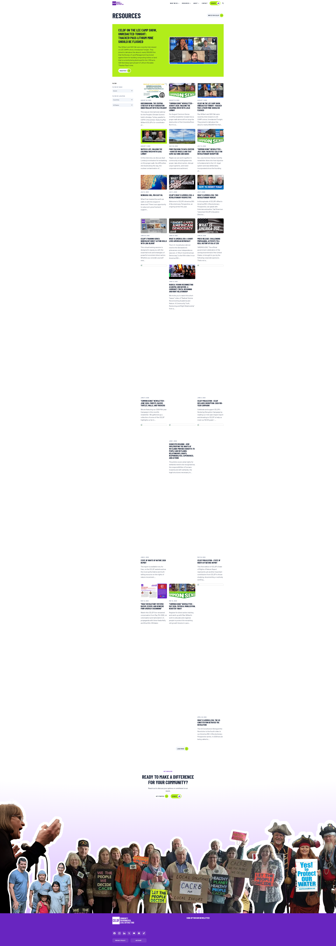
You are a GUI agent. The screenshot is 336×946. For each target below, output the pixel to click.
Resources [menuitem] (185, 3)
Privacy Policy (120, 940)
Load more (180, 749)
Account (139, 940)
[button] (122, 91)
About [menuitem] (195, 3)
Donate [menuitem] (213, 3)
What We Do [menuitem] (174, 3)
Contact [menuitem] (204, 3)
